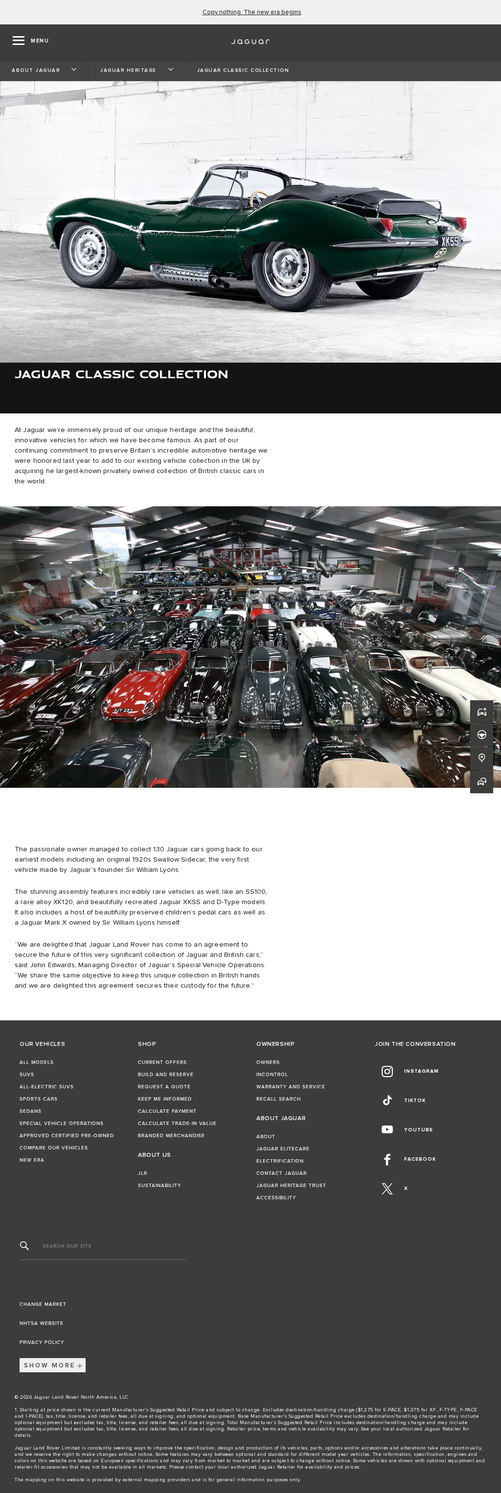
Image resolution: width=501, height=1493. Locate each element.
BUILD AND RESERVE (166, 1075)
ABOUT (265, 1137)
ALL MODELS (37, 1062)
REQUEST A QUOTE (164, 1087)
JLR (142, 1173)
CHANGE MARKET (43, 1304)
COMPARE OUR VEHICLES (54, 1148)
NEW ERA (32, 1160)
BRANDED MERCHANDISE (171, 1136)
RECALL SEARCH (278, 1099)
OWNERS (268, 1062)
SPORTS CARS (39, 1099)
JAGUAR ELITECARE (283, 1149)
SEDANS (31, 1111)
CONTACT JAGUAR (281, 1173)
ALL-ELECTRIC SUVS (47, 1087)
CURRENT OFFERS (162, 1062)
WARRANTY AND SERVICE (290, 1087)
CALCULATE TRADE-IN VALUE (177, 1123)
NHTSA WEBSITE (42, 1323)
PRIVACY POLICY (42, 1342)
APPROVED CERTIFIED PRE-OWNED (67, 1136)
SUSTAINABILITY (159, 1186)
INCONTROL (272, 1075)
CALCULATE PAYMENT (167, 1111)
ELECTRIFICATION (280, 1161)
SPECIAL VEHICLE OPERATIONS (62, 1123)
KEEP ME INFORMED (165, 1099)
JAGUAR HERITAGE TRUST (291, 1186)
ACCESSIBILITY (276, 1198)
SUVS (27, 1075)
